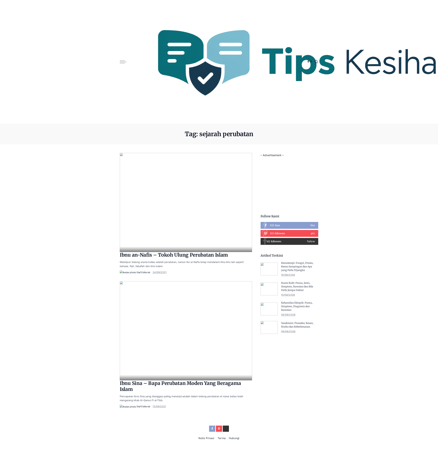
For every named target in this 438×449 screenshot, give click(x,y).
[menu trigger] (125, 62)
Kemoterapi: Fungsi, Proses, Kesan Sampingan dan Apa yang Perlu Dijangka (297, 266)
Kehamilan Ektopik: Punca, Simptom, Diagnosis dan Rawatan (297, 306)
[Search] (316, 62)
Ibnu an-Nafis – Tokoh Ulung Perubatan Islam (174, 255)
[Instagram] (289, 241)
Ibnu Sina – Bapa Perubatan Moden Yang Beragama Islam (180, 386)
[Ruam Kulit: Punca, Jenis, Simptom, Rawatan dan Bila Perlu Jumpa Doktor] (269, 289)
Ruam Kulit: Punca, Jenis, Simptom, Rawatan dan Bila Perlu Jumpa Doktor (297, 286)
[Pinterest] (311, 61)
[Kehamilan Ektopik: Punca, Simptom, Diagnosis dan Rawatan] (269, 309)
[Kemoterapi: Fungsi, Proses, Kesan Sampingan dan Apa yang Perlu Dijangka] (269, 269)
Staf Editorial (143, 272)
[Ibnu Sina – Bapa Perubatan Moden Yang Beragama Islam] (186, 330)
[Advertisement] (289, 182)
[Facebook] (308, 61)
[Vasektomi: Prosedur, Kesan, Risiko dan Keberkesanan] (269, 327)
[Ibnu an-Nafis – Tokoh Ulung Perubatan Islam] (186, 202)
